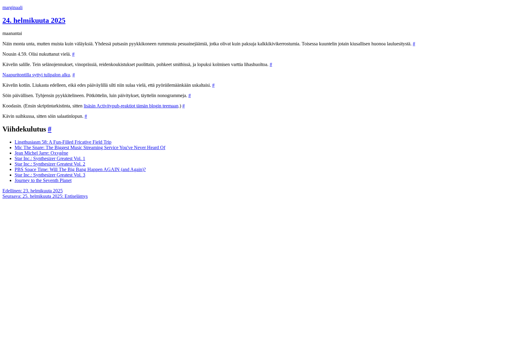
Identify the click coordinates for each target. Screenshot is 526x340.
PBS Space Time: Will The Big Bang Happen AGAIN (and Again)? (80, 169)
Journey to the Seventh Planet (43, 180)
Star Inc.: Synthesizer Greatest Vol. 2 (50, 163)
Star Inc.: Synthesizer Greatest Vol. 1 (50, 158)
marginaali (12, 7)
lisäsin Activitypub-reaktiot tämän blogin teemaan (131, 105)
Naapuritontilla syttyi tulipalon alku (36, 74)
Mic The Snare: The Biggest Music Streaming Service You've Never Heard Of (90, 147)
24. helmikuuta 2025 (33, 20)
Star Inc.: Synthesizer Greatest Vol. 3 (50, 174)
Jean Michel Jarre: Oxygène (41, 153)
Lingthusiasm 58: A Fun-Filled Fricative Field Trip (63, 142)
